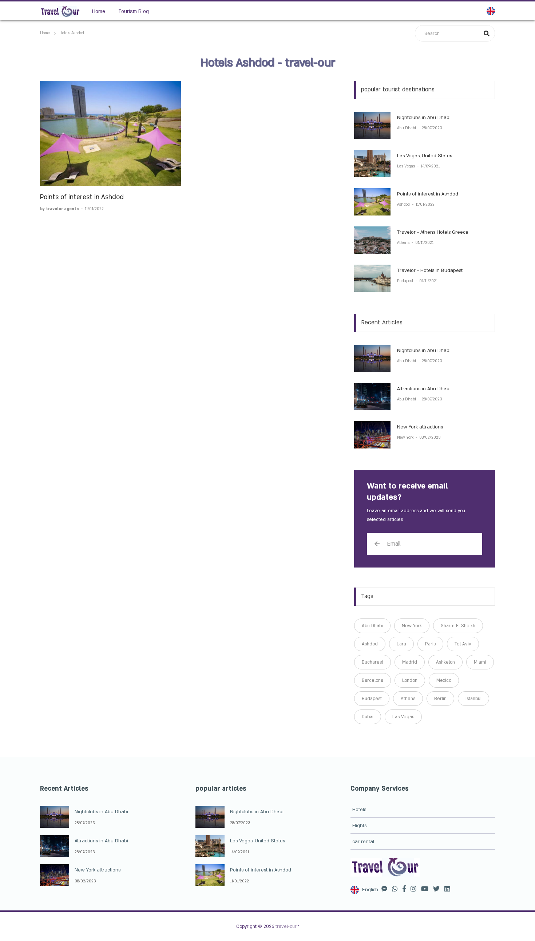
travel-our (286, 926)
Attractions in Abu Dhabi (424, 389)
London (409, 680)
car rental (363, 841)
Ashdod (404, 204)
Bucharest (372, 662)
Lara (401, 644)
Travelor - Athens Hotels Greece (432, 232)
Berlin (440, 698)
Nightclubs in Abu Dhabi (424, 117)
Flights (359, 825)
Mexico (443, 680)
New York (406, 437)
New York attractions (420, 427)
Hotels (359, 809)
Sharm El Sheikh (458, 626)
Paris (430, 644)
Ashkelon (445, 662)
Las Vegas (406, 166)
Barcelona (372, 680)
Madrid (409, 662)
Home (98, 11)
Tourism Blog (133, 11)
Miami (480, 662)
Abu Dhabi (407, 128)
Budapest (406, 281)
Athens (404, 242)
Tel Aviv (463, 644)
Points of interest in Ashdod (82, 197)
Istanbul (473, 698)
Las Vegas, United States (424, 156)
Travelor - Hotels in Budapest (430, 270)
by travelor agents (60, 208)
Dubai (367, 717)
